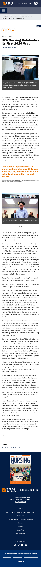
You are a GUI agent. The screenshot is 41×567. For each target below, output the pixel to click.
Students (21, 448)
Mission (20, 526)
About (20, 509)
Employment (20, 534)
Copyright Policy (17, 557)
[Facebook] (15, 545)
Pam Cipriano (6, 448)
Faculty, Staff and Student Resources (20, 519)
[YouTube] (26, 545)
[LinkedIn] (22, 545)
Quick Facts (20, 530)
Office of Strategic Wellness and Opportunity (20, 512)
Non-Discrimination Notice (31, 557)
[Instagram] (19, 545)
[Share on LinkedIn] (8, 30)
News (8, 16)
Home (3, 16)
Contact (20, 523)
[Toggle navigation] (3, 10)
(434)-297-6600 (20, 502)
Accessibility (20, 561)
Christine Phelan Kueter (9, 47)
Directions (20, 516)
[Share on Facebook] (4, 30)
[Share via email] (13, 30)
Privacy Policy (7, 557)
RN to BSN (14, 448)
